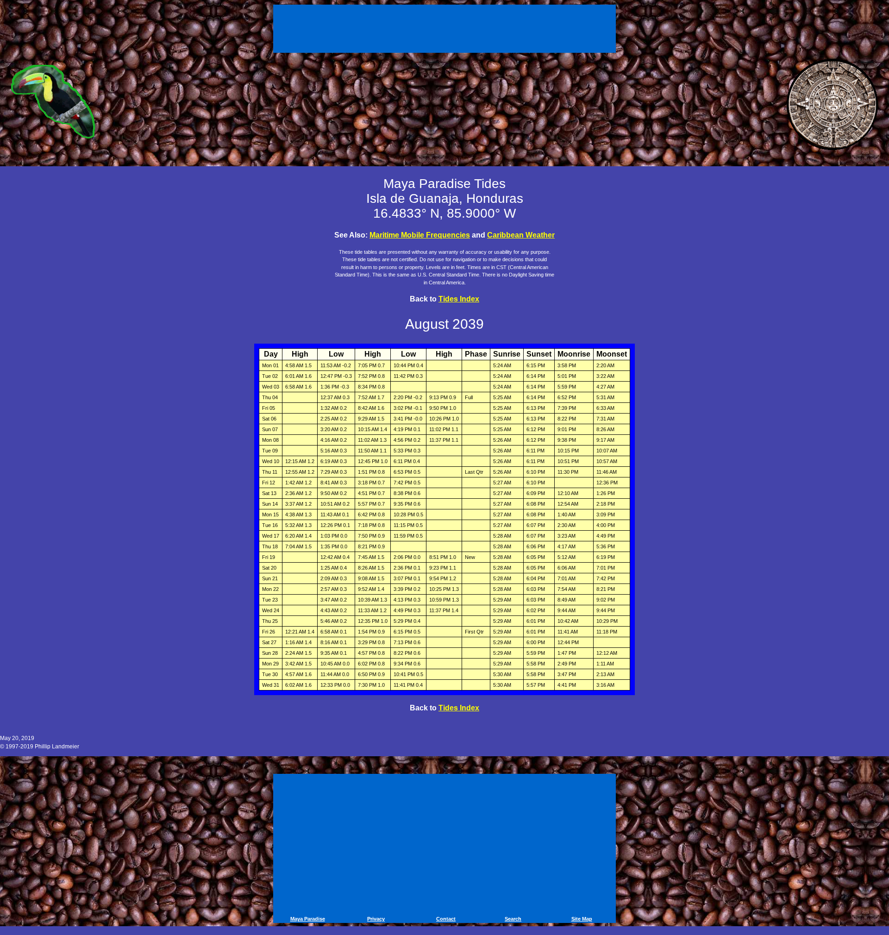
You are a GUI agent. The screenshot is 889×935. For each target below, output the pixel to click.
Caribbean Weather (521, 235)
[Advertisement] (445, 27)
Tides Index (458, 299)
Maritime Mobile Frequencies (419, 235)
